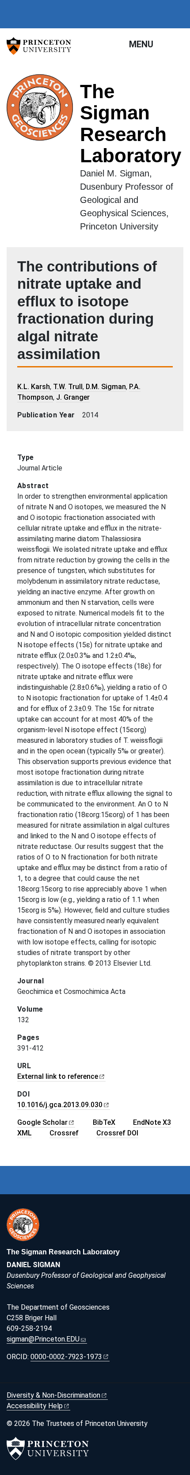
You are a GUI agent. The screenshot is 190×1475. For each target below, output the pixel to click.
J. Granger (73, 397)
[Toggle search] (177, 44)
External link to (57, 1076)
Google (42, 1122)
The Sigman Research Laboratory (130, 123)
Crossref (64, 1133)
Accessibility (35, 1406)
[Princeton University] (42, 46)
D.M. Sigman (106, 386)
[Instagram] (20, 1376)
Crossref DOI (117, 1133)
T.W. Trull (68, 386)
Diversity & (53, 1395)
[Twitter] (40, 1376)
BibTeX (104, 1122)
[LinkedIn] (30, 1376)
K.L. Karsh (33, 386)
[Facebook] (10, 1376)
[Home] (43, 157)
